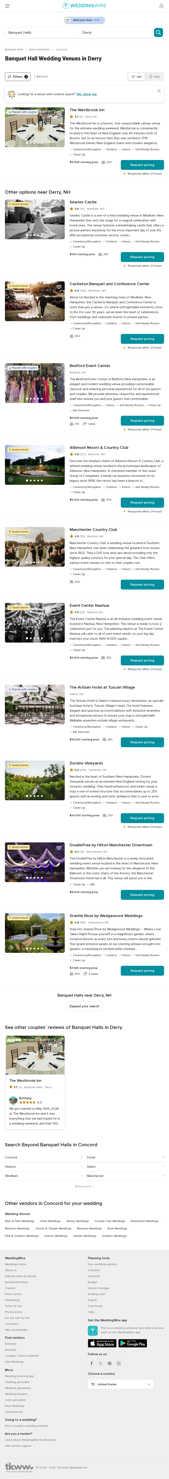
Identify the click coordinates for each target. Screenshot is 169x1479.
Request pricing (142, 165)
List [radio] (139, 76)
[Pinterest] (109, 1363)
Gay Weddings (14, 1361)
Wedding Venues (17, 1214)
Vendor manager (99, 1288)
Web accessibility (16, 1330)
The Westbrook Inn (87, 110)
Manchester (95, 1176)
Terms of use (13, 1306)
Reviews (10, 1350)
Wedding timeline (16, 1394)
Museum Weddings (89, 1228)
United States (107, 1384)
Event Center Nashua (89, 605)
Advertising (12, 1300)
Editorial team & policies (20, 1276)
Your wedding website (102, 1264)
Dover (91, 1157)
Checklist (94, 1270)
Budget (92, 1282)
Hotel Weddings (50, 1221)
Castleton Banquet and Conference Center (110, 283)
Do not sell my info (17, 1318)
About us (11, 1270)
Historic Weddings (56, 1236)
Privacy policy (13, 1312)
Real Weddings (15, 1406)
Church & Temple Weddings (53, 1228)
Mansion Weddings (17, 1228)
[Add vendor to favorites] (59, 113)
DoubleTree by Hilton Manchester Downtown (111, 845)
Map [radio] (157, 76)
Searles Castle (83, 202)
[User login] (161, 6)
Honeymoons (14, 1412)
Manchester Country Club (93, 529)
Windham (11, 1176)
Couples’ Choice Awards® (22, 1355)
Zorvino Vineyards (86, 763)
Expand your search (84, 1006)
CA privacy (12, 1324)
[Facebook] (91, 1363)
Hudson (10, 1167)
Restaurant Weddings (144, 1221)
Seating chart (96, 1294)
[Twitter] (100, 1363)
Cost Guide (95, 1306)
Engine (92, 1300)
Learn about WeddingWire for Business (30, 1440)
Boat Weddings (117, 1228)
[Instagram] (118, 1363)
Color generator (15, 1400)
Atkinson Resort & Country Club (99, 447)
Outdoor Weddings (114, 1236)
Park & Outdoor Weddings (22, 1236)
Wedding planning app (19, 1376)
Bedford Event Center (90, 365)
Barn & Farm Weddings (19, 1221)
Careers (10, 1288)
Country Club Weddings (109, 1221)
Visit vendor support (18, 1446)
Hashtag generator (17, 1382)
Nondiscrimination (16, 1282)
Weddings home (15, 1264)
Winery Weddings (77, 1221)
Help (91, 1312)
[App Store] (102, 1346)
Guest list (94, 1276)
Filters (20, 77)
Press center (13, 1294)
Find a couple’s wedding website (26, 1426)
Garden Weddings (84, 1236)
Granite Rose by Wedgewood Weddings (106, 915)
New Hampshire (40, 49)
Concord (61, 49)
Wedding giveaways (18, 1388)
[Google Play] (132, 1346)
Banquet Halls (14, 49)
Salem (91, 1167)
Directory (11, 1344)
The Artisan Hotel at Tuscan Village (102, 687)
